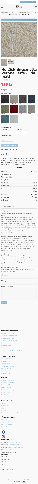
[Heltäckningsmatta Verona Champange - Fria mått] (14, 99)
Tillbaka (19, 19)
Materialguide (5, 373)
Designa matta (6, 368)
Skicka (4, 302)
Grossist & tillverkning (7, 395)
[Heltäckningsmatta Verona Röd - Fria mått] (14, 109)
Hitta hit (3, 408)
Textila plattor (5, 343)
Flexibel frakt (5, 427)
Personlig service (6, 424)
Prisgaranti (4, 419)
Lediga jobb (5, 405)
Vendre (24, 481)
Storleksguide (5, 371)
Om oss (3, 403)
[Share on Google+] (11, 154)
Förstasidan (4, 12)
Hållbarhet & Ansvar (7, 422)
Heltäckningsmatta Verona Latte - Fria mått (17, 14)
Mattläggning (5, 361)
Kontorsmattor (6, 392)
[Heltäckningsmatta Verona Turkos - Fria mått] (5, 119)
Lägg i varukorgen (9, 145)
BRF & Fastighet (6, 387)
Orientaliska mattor (7, 348)
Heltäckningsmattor (24, 12)
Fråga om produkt (8, 206)
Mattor (13, 12)
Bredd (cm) (4, 129)
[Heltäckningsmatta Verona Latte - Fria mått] (11, 62)
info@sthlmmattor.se (15, 442)
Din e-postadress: (7, 281)
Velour (34, 12)
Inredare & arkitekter (7, 382)
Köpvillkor (4, 410)
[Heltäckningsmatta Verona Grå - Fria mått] (23, 99)
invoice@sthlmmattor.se (15, 447)
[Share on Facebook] (6, 154)
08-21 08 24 (9, 449)
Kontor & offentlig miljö (10, 335)
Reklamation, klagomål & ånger (11, 413)
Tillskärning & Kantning (8, 366)
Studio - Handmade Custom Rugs (11, 350)
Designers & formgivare (8, 385)
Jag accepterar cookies (28, 2)
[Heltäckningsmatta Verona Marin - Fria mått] (31, 99)
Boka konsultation (6, 359)
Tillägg (3, 138)
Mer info (19, 167)
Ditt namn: (4, 275)
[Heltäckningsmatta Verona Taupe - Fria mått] (31, 109)
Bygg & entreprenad (7, 380)
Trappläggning (5, 363)
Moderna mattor (6, 345)
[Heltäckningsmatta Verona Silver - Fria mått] (23, 109)
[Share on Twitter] (8, 154)
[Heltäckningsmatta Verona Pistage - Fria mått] (5, 109)
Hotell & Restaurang (7, 390)
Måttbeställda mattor (7, 338)
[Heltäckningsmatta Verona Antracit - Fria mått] (5, 99)
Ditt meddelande (7, 287)
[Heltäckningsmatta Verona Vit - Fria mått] (14, 119)
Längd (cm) (19, 129)
